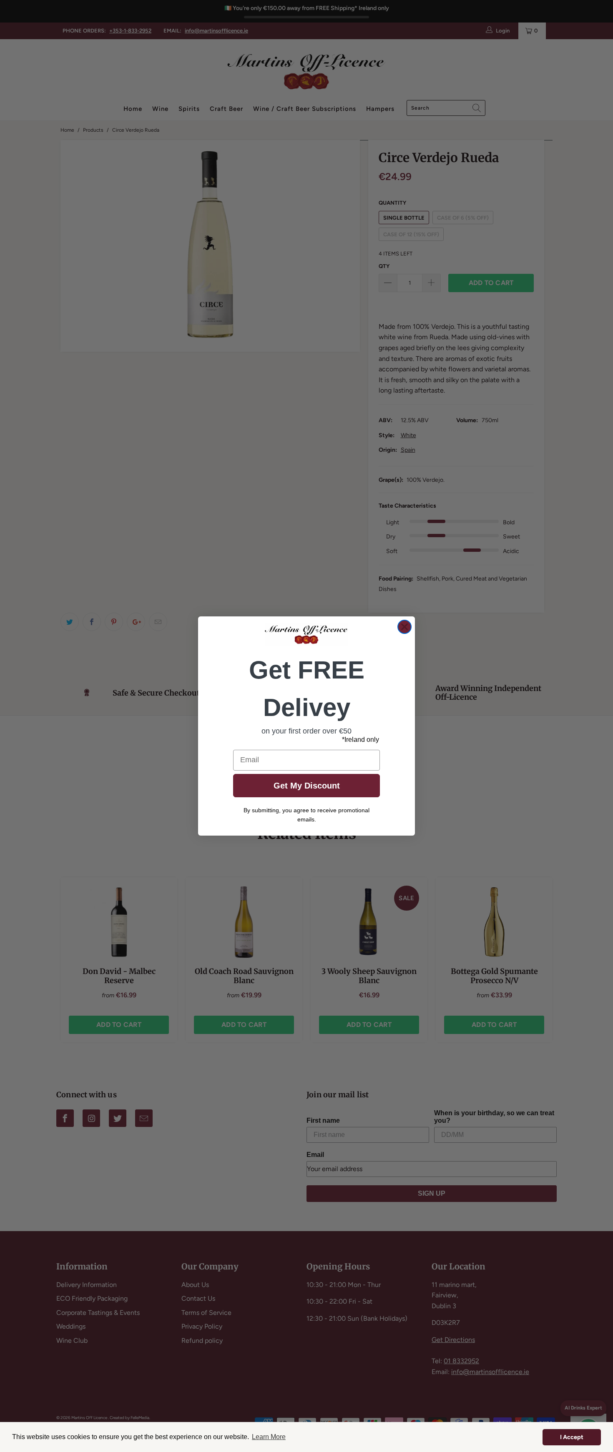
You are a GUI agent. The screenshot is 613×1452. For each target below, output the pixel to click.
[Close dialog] (404, 627)
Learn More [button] (269, 1436)
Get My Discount (307, 785)
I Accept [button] (571, 1437)
